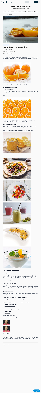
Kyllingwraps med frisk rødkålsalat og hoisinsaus (12, 309)
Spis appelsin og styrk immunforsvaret (12, 270)
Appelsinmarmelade (7, 311)
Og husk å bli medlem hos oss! (8, 291)
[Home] (6, 2)
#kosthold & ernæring (9, 53)
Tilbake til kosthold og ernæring (8, 14)
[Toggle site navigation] (39, 2)
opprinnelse (13, 315)
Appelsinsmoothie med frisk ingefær (10, 304)
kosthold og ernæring (11, 11)
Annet (35, 11)
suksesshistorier (24, 11)
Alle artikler (5, 11)
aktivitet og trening (30, 11)
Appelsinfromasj (7, 313)
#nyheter (4, 53)
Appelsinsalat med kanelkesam (9, 306)
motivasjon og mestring (18, 11)
